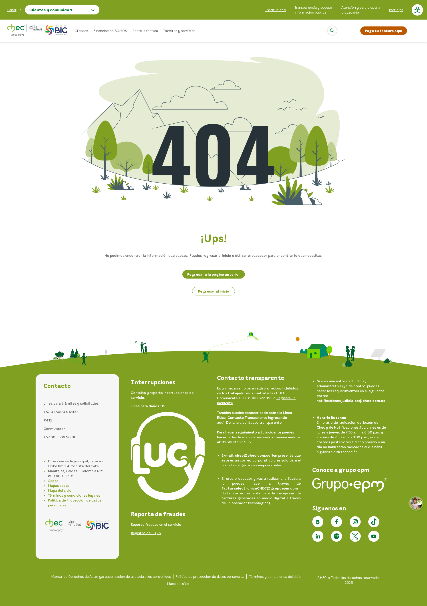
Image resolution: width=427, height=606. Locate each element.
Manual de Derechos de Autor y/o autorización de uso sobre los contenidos (111, 576)
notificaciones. (351, 400)
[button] (14, 9)
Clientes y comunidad (50, 9)
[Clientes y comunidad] (37, 31)
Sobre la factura (145, 30)
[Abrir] (332, 30)
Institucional (275, 10)
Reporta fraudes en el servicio (156, 524)
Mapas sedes (58, 485)
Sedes (53, 480)
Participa (396, 10)
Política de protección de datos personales (210, 576)
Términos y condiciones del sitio (275, 576)
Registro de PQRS (146, 533)
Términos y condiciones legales (74, 495)
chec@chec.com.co (252, 455)
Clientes (81, 30)
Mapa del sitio (59, 490)
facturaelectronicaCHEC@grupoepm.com (260, 488)
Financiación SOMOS (110, 30)
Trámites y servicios (179, 30)
